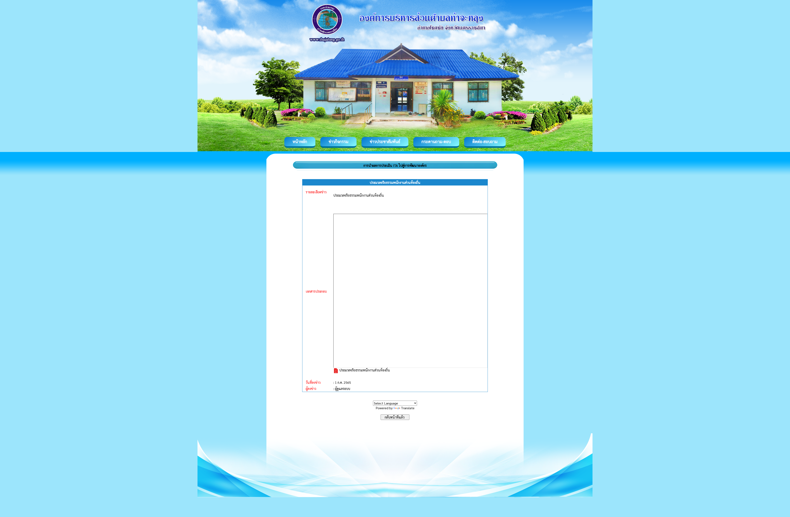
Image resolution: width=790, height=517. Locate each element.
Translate (408, 408)
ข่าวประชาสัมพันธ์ (385, 141)
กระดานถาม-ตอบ (436, 141)
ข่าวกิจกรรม (338, 141)
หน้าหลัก (300, 141)
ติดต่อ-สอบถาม (484, 141)
